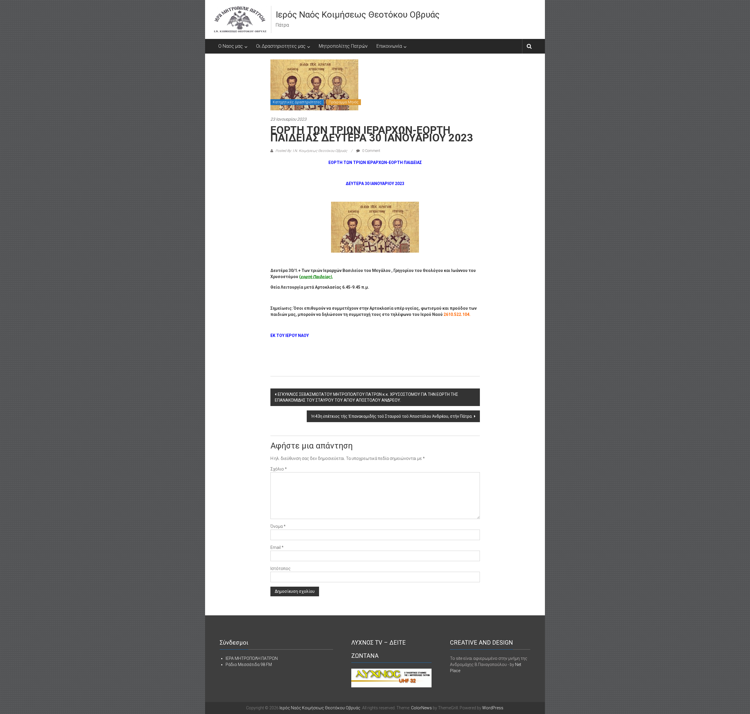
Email (277, 547)
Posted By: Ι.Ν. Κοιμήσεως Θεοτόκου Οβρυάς (311, 151)
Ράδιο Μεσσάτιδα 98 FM (249, 664)
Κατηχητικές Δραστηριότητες (297, 102)
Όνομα (278, 526)
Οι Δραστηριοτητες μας (281, 46)
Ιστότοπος (280, 568)
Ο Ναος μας (230, 46)
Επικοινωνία (389, 46)
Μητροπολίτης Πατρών (343, 46)
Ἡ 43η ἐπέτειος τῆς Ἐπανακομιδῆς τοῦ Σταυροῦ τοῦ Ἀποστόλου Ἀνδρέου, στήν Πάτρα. (392, 416)
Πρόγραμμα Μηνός (344, 102)
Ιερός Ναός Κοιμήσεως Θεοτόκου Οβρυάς (358, 14)
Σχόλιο (278, 469)
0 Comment (370, 151)
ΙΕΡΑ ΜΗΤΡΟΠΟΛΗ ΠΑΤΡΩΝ (252, 658)
